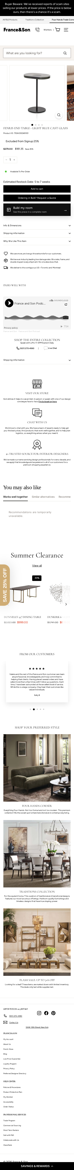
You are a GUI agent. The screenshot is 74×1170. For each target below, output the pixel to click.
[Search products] (65, 53)
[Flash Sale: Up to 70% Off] (37, 942)
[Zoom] (59, 115)
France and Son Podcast (29, 331)
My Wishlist (8, 1097)
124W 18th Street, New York (37, 1027)
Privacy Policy (9, 1068)
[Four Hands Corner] (37, 768)
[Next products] (66, 604)
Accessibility (8, 1102)
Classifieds (7, 1145)
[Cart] (57, 30)
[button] (37, 1166)
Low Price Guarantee (11, 1059)
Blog (5, 1054)
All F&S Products (10, 19)
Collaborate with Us (11, 1140)
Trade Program (9, 1120)
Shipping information (13, 233)
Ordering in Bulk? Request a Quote (37, 198)
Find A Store (8, 1049)
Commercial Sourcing (12, 1125)
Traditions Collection (34, 19)
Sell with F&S (8, 1135)
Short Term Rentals (11, 1130)
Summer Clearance (37, 555)
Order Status (8, 1107)
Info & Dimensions (12, 225)
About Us (7, 1044)
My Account (8, 1039)
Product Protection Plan (12, 1092)
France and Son (10, 331)
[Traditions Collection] (37, 853)
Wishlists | (49, 29)
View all (37, 565)
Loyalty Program (10, 1064)
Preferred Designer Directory (14, 1073)
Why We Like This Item (14, 241)
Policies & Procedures (12, 1087)
